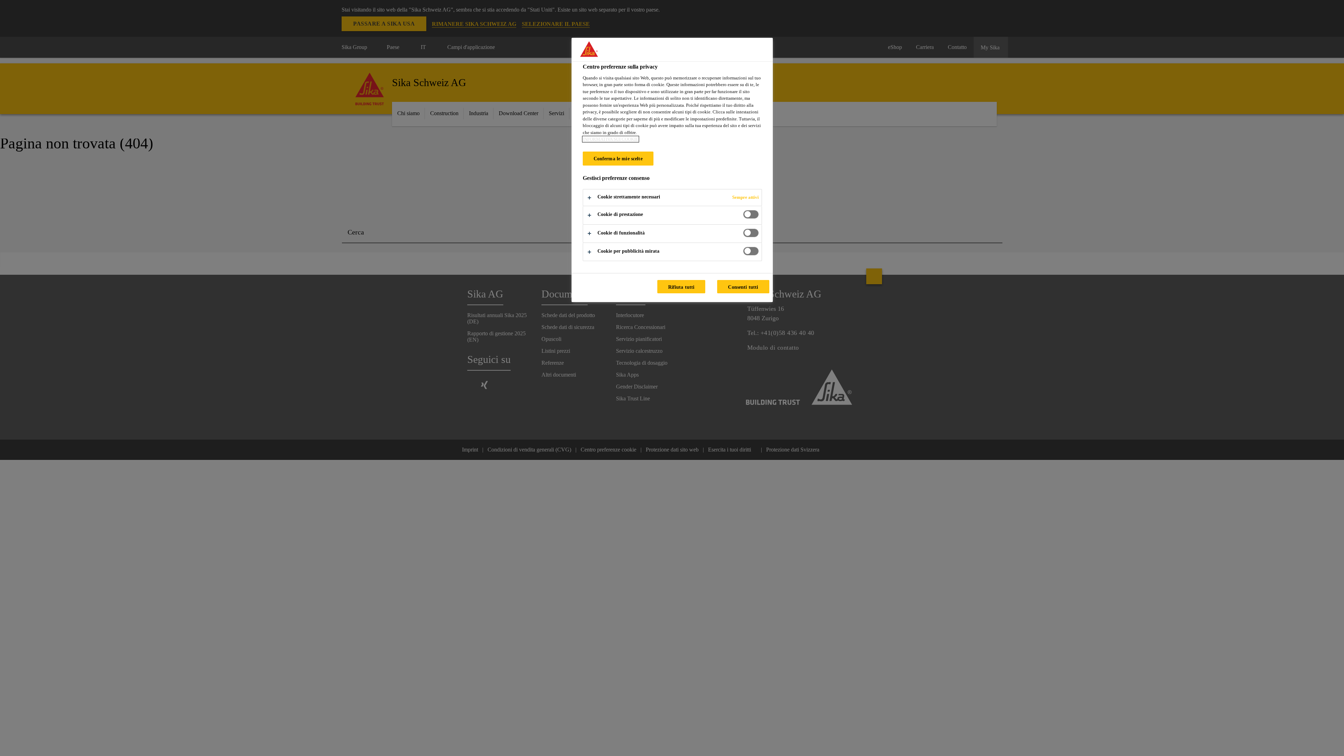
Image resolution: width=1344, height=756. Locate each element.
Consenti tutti (743, 287)
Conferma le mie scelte (618, 158)
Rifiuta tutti (681, 287)
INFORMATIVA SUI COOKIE (610, 139)
